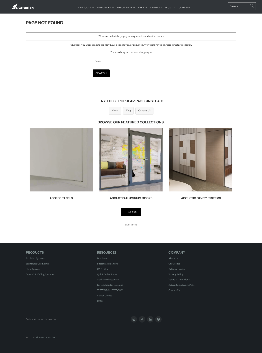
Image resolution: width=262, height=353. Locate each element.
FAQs (100, 301)
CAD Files (102, 269)
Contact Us (144, 111)
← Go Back (131, 212)
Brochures (102, 258)
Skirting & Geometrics (37, 264)
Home (115, 111)
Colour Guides (104, 296)
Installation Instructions (110, 285)
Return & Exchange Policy (182, 285)
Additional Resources (108, 280)
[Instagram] (134, 319)
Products (85, 7)
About (168, 7)
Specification (126, 7)
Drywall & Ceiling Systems (40, 274)
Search (101, 73)
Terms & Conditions (179, 280)
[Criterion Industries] (23, 5)
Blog (128, 111)
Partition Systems (35, 258)
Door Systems (33, 269)
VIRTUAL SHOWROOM (110, 290)
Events (143, 7)
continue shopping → (140, 52)
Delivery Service (176, 269)
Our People (174, 264)
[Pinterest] (158, 319)
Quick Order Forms (107, 274)
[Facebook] (142, 319)
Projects (156, 7)
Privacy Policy (175, 274)
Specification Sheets (107, 264)
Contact (184, 7)
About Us (173, 258)
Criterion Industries (45, 337)
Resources (104, 7)
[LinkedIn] (150, 319)
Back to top (131, 225)
